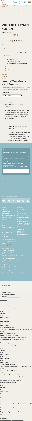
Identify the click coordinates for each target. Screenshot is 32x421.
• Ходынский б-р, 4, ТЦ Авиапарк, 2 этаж (14, 273)
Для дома (10, 6)
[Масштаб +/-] (0, 418)
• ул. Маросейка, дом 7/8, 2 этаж (11, 267)
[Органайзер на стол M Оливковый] (18, 40)
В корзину (7, 55)
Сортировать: (6, 93)
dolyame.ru (20, 340)
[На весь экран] (2, 418)
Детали (7, 71)
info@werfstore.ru (10, 245)
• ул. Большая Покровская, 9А (10, 261)
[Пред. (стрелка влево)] (5, 420)
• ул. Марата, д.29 (7, 253)
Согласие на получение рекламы (13, 164)
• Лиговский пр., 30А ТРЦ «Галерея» (12, 255)
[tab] (17, 67)
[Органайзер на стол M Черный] (14, 40)
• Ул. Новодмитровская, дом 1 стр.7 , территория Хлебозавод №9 (12, 270)
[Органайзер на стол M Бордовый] (19, 40)
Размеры (7, 69)
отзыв (28, 10)
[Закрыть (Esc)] (5, 418)
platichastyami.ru (26, 412)
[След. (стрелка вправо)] (17, 420)
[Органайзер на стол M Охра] (21, 40)
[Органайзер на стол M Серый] (10, 40)
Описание (8, 67)
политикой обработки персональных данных (15, 166)
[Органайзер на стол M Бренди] (16, 40)
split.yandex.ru (21, 377)
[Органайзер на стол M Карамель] (12, 41)
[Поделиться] (4, 418)
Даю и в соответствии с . (16, 164)
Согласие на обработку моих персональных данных (13, 162)
